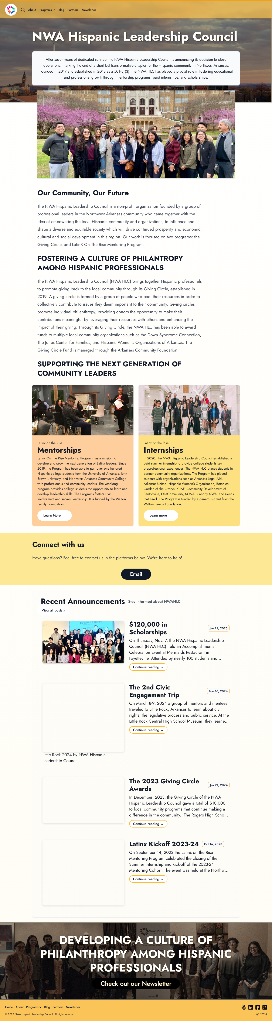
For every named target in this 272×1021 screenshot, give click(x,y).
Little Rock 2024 (57, 755)
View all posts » (53, 610)
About (32, 10)
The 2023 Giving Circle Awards (164, 785)
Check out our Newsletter (136, 983)
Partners (73, 10)
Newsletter (89, 10)
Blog (61, 10)
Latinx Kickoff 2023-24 (164, 844)
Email (136, 574)
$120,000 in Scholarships (148, 628)
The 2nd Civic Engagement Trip (154, 691)
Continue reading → (148, 667)
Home (9, 1007)
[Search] (23, 9)
